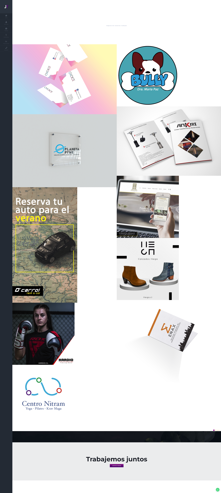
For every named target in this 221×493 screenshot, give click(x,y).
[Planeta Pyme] (64, 150)
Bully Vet (167, 75)
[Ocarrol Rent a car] (64, 245)
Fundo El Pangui (167, 207)
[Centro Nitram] (64, 396)
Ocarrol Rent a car (63, 245)
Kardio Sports (63, 334)
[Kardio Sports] (64, 334)
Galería (66, 79)
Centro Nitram (63, 396)
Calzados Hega (167, 269)
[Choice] (64, 79)
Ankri (167, 141)
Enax (167, 341)
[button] (217, 489)
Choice (63, 79)
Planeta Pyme (63, 151)
